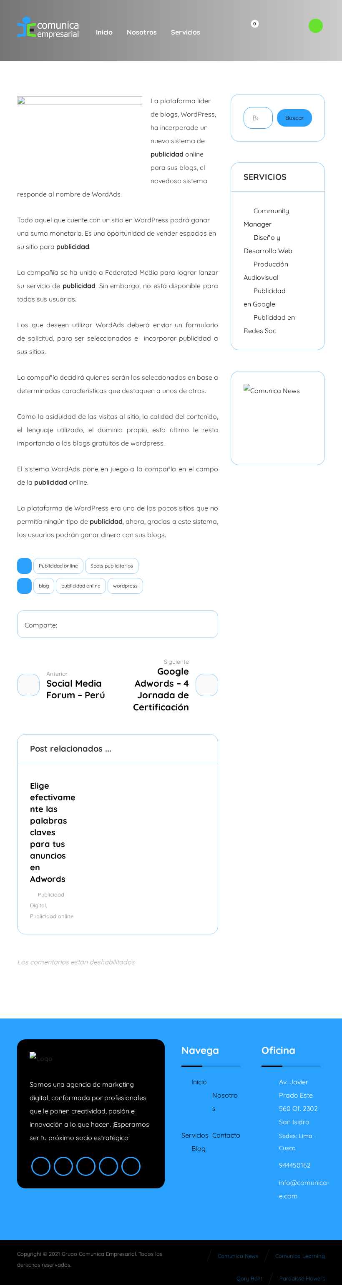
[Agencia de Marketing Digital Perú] (48, 27)
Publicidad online (58, 566)
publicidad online (81, 586)
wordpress (125, 586)
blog (44, 586)
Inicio (199, 1082)
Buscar (294, 118)
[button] (221, 32)
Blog (198, 1148)
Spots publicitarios (112, 566)
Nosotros (225, 1102)
